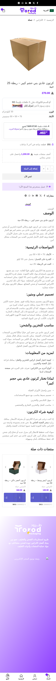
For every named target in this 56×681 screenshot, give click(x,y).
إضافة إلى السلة (30, 169)
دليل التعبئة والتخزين (42, 363)
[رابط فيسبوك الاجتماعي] (37, 3)
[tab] (28, 204)
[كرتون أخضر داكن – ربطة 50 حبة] (15, 467)
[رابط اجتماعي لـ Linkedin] (26, 3)
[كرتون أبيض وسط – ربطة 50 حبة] (41, 467)
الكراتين (39, 20)
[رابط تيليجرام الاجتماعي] (19, 3)
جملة (30, 20)
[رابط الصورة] (28, 670)
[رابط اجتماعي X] (34, 3)
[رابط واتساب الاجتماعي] (22, 3)
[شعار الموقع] (28, 10)
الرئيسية (50, 20)
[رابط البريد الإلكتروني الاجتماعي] (30, 3)
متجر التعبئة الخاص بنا (39, 422)
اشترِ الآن (28, 176)
